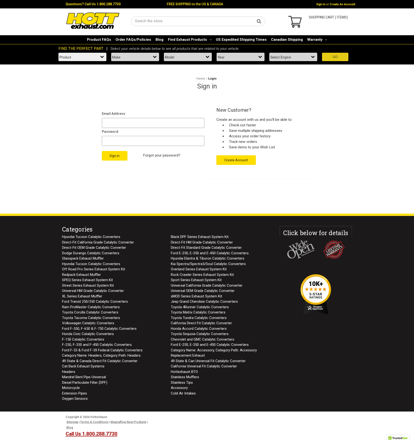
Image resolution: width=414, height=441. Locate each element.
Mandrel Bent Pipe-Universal (84, 377)
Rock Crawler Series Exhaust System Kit (202, 275)
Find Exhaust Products (187, 39)
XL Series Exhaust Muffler (82, 296)
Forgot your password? (161, 155)
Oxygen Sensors (75, 398)
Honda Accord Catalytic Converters (199, 328)
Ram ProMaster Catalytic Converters (91, 307)
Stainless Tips (182, 382)
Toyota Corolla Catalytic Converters (90, 312)
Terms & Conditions (94, 422)
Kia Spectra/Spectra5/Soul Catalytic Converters (208, 264)
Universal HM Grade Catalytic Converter (93, 291)
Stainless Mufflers (185, 377)
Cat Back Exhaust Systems (83, 366)
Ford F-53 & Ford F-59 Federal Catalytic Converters (102, 350)
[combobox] (198, 21)
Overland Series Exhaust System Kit (199, 269)
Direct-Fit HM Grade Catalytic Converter (202, 242)
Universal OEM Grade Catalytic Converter (203, 291)
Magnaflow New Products (128, 422)
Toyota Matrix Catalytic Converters (198, 312)
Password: (110, 131)
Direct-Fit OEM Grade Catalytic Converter (94, 247)
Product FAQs (99, 39)
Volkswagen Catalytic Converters (88, 323)
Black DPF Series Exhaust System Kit (200, 237)
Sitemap (72, 422)
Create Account (236, 160)
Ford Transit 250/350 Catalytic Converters (95, 301)
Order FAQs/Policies (133, 39)
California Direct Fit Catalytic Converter (201, 323)
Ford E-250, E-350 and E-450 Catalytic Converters (210, 253)
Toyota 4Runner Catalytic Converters (200, 307)
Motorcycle (71, 388)
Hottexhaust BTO (184, 372)
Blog (159, 39)
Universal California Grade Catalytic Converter (206, 285)
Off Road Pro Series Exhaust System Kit (93, 269)
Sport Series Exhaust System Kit (196, 280)
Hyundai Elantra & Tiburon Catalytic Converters (207, 258)
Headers (68, 372)
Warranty (314, 39)
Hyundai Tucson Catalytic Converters (91, 237)
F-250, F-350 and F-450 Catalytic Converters (97, 344)
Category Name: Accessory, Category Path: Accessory (214, 350)
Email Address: (114, 114)
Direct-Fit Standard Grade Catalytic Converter (206, 247)
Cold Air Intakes (183, 393)
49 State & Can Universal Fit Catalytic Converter (208, 361)
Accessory (179, 388)
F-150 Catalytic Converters (83, 339)
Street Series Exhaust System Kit (88, 285)
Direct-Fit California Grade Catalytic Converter (98, 242)
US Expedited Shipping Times (241, 39)
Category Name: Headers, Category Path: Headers (101, 355)
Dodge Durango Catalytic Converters (90, 253)
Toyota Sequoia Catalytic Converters (200, 334)
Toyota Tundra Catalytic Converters (199, 318)
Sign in (320, 4)
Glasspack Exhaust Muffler (83, 258)
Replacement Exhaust (188, 355)
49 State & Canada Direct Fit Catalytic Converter (100, 361)
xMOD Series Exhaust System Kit (196, 296)
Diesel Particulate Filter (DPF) (84, 382)
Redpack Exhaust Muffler (81, 275)
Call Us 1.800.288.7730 (103, 4)
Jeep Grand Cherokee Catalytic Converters (204, 301)
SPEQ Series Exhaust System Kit (87, 280)
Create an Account (342, 4)
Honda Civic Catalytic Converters (88, 334)
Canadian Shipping (287, 39)
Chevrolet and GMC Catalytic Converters (202, 339)
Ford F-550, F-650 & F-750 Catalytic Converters (99, 328)
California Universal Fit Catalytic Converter (204, 366)
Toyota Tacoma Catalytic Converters (91, 318)
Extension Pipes (74, 393)
